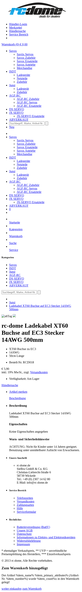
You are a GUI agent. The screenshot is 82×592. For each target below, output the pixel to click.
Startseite (14, 222)
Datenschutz (24, 534)
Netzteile (22, 78)
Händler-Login (18, 24)
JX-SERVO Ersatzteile (30, 116)
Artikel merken (18, 391)
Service (13, 250)
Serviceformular (26, 511)
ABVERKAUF (18, 285)
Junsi (12, 271)
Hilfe (20, 508)
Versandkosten (39, 372)
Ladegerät (23, 88)
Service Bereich (18, 34)
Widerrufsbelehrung (29, 540)
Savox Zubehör (26, 57)
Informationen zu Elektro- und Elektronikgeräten (46, 537)
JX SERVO (16, 282)
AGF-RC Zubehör (28, 99)
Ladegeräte (23, 75)
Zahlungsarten (25, 505)
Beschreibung (17, 398)
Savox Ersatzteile (27, 61)
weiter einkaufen (12, 588)
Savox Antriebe (26, 64)
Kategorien (16, 229)
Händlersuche (17, 31)
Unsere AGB (25, 530)
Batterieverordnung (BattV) (33, 527)
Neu (11, 127)
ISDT (12, 268)
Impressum (23, 544)
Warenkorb (16, 236)
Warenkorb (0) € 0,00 (14, 44)
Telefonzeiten (25, 498)
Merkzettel (15, 27)
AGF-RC (15, 275)
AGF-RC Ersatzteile (29, 105)
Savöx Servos (25, 54)
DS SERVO (16, 278)
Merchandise (24, 68)
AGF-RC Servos (27, 102)
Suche (13, 243)
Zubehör (22, 81)
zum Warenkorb (32, 588)
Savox (13, 264)
